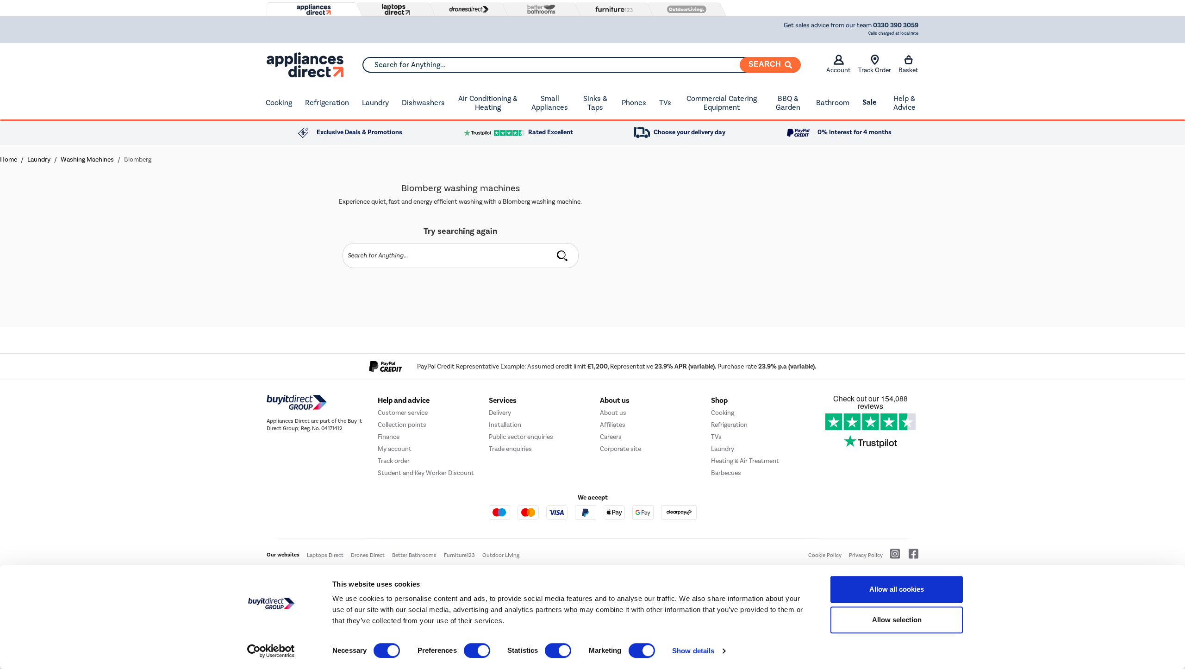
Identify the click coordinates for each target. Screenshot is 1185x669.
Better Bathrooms (414, 555)
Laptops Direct (325, 555)
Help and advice (404, 400)
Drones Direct (368, 555)
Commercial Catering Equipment (721, 103)
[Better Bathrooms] (539, 9)
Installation (505, 425)
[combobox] (581, 65)
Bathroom (832, 102)
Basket (908, 70)
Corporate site (620, 449)
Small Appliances (549, 103)
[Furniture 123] (612, 9)
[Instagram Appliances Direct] (892, 557)
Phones (634, 102)
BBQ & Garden (788, 103)
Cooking (279, 102)
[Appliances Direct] (312, 9)
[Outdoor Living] (685, 9)
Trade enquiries (510, 449)
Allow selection (897, 620)
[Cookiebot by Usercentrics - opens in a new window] (271, 651)
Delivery (500, 413)
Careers (611, 437)
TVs (665, 102)
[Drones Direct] (466, 9)
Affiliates (612, 425)
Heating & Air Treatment (745, 461)
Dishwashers (423, 102)
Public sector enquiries (521, 437)
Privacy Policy (866, 555)
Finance (388, 437)
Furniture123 (459, 555)
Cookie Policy (825, 555)
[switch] (477, 650)
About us (613, 413)
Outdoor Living (500, 555)
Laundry (375, 102)
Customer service (403, 413)
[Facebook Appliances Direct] (909, 557)
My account (395, 449)
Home (8, 159)
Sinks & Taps (595, 103)
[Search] (562, 255)
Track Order (874, 70)
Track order (394, 461)
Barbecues (726, 473)
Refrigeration (327, 102)
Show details (693, 651)
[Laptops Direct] (394, 9)
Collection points (402, 425)
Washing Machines (87, 159)
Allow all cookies (896, 589)
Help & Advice (904, 103)
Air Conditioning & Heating (488, 103)
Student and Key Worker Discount (426, 473)
